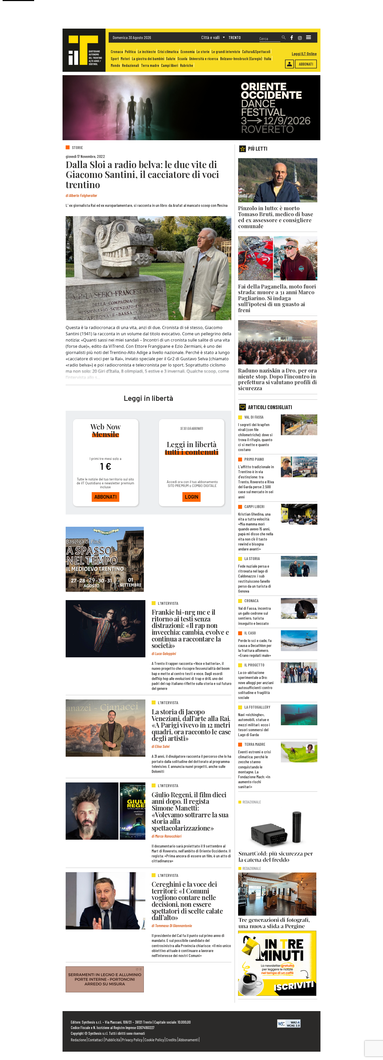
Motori (125, 58)
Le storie (202, 51)
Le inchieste (147, 51)
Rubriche (186, 65)
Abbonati (306, 63)
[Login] (289, 64)
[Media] (308, 37)
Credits (171, 1039)
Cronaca (117, 51)
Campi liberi (169, 65)
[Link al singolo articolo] (105, 628)
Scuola (182, 58)
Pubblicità (112, 1039)
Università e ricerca (203, 58)
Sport (115, 58)
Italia (267, 58)
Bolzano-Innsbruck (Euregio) (241, 58)
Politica (130, 51)
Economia (188, 51)
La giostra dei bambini (148, 58)
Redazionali (130, 65)
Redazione (78, 1039)
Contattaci (95, 1039)
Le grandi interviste (226, 51)
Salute (170, 58)
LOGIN (191, 497)
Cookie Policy (154, 1039)
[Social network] (291, 37)
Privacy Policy (132, 1039)
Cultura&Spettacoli (256, 51)
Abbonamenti (188, 1039)
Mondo (115, 65)
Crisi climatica (168, 51)
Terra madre (150, 65)
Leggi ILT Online (304, 53)
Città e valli (210, 37)
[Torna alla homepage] (84, 50)
